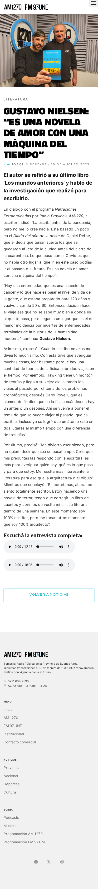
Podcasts (11, 817)
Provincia (11, 767)
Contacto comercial (20, 742)
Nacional (11, 776)
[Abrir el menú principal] (93, 3)
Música (9, 826)
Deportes (12, 784)
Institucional (14, 734)
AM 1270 (11, 718)
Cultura (10, 792)
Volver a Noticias (49, 594)
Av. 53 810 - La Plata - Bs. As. (26, 686)
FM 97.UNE (13, 726)
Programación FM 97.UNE (25, 842)
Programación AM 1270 (23, 834)
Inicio (8, 709)
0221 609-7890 (17, 681)
